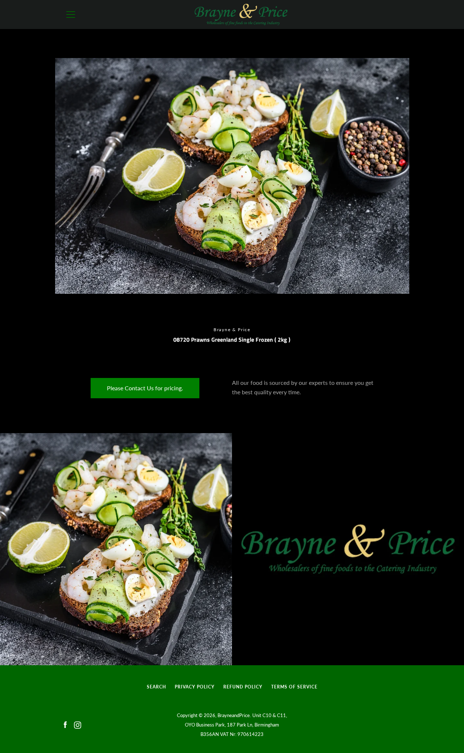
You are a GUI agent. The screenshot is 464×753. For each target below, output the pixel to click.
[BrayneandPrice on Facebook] (65, 724)
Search (156, 687)
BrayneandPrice (234, 715)
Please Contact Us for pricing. (145, 387)
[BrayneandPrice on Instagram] (77, 724)
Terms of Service (294, 687)
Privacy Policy (195, 687)
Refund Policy (242, 687)
